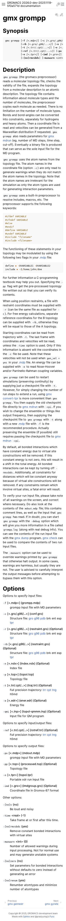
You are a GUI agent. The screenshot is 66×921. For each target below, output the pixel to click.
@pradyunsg (41, 916)
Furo (52, 916)
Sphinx (26, 916)
